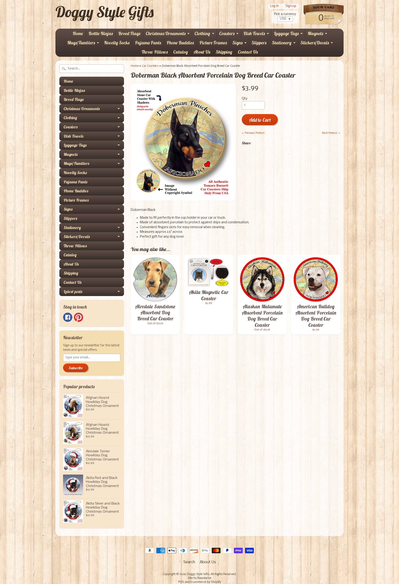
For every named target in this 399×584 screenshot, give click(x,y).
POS (181, 582)
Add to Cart (260, 120)
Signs (237, 42)
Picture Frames (213, 42)
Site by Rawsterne (199, 578)
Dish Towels (254, 33)
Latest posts (72, 291)
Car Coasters (150, 65)
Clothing (202, 33)
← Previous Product (253, 133)
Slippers (258, 42)
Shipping (224, 52)
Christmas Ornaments (165, 33)
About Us (201, 52)
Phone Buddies (180, 42)
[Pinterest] (78, 317)
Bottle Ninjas (100, 33)
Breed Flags (129, 33)
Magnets (315, 33)
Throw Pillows (155, 52)
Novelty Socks (116, 42)
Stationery (281, 42)
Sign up (290, 6)
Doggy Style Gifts (104, 12)
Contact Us (248, 52)
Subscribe (76, 368)
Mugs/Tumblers (81, 42)
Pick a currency (285, 14)
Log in (274, 6)
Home (78, 33)
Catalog (180, 52)
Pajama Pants (148, 42)
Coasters (226, 33)
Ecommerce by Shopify (205, 582)
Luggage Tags (286, 33)
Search (189, 562)
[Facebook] (67, 317)
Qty (244, 98)
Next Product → (331, 133)
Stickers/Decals (314, 42)
